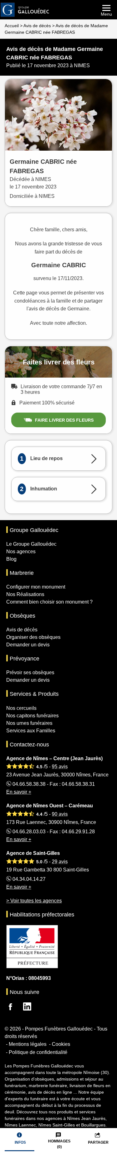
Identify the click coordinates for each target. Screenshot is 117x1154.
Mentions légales (27, 1044)
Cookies (61, 1044)
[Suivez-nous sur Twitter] (31, 1007)
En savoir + (18, 792)
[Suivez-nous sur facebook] (14, 1007)
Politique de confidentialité (38, 1052)
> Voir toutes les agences (34, 900)
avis (60, 766)
